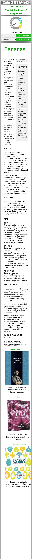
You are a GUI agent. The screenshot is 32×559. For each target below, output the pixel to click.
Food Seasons (16, 6)
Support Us (16, 14)
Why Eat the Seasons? (16, 10)
